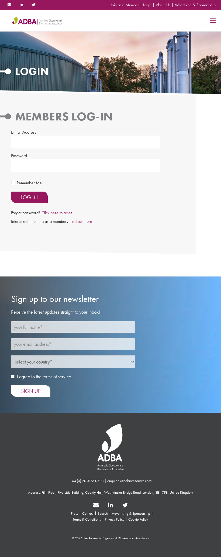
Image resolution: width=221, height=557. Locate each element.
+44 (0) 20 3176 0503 (87, 480)
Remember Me (29, 183)
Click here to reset (57, 213)
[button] (213, 20)
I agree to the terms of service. (44, 376)
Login (147, 4)
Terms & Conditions (87, 519)
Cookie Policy (138, 519)
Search (103, 513)
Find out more (81, 221)
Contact (88, 513)
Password (19, 155)
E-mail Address (23, 132)
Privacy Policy (114, 519)
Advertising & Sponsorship (195, 4)
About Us (163, 4)
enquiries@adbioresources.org (129, 480)
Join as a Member (124, 4)
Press (74, 513)
